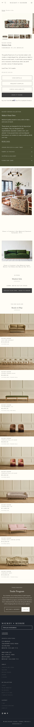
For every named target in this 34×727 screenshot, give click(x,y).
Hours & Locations (8, 667)
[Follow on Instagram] (3, 713)
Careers (4, 677)
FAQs (3, 703)
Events (4, 674)
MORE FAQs (6, 141)
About (4, 685)
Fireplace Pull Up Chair (9, 440)
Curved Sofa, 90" (6, 506)
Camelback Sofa (6, 573)
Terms (21, 721)
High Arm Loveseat (7, 340)
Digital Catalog (7, 692)
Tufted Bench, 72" (7, 406)
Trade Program (6, 687)
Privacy (27, 721)
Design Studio (6, 672)
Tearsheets (5, 690)
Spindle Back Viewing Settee (10, 539)
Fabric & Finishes (7, 695)
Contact (4, 708)
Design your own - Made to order (17, 290)
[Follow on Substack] (5, 713)
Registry (4, 670)
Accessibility (17, 723)
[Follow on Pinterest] (8, 713)
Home (3, 10)
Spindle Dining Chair (8, 373)
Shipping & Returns (8, 705)
